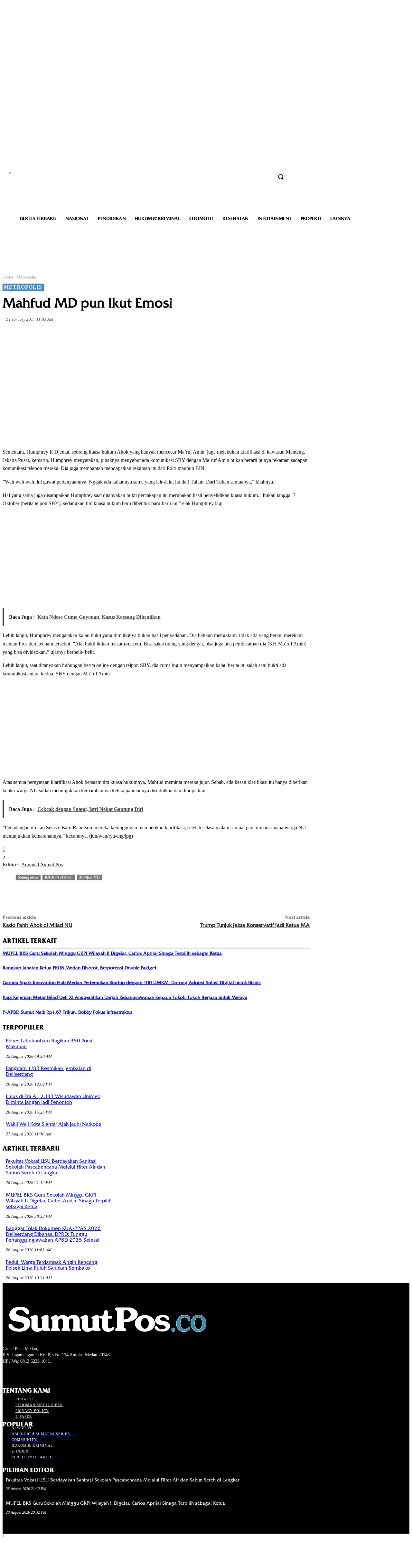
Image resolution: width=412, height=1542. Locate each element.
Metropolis (26, 277)
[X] (83, 334)
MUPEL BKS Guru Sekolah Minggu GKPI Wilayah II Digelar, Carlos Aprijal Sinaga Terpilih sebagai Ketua (112, 953)
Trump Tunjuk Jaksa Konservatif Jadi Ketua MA (255, 925)
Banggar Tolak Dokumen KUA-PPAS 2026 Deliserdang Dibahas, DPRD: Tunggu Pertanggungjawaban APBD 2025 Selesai (53, 1234)
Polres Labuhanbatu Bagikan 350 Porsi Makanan (49, 1043)
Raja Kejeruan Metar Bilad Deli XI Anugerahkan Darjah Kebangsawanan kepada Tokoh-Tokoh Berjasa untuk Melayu (125, 997)
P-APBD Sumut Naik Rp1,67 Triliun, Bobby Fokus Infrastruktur (67, 1012)
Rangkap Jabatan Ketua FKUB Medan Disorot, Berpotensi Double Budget (79, 968)
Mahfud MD (89, 877)
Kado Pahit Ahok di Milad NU (37, 925)
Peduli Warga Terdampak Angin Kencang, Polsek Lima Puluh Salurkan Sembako (52, 1265)
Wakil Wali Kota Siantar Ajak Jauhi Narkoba (53, 1124)
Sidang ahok (28, 877)
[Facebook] (60, 334)
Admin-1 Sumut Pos (42, 864)
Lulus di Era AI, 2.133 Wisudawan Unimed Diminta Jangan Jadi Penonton (53, 1099)
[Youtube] (41, 1373)
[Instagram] (18, 1373)
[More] (153, 334)
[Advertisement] (206, 247)
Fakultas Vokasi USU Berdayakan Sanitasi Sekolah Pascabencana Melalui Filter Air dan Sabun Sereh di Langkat (55, 1167)
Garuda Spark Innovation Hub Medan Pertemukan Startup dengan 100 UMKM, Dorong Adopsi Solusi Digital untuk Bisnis (132, 982)
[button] (280, 176)
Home (8, 277)
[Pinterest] (106, 334)
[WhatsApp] (130, 334)
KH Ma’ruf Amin (59, 877)
